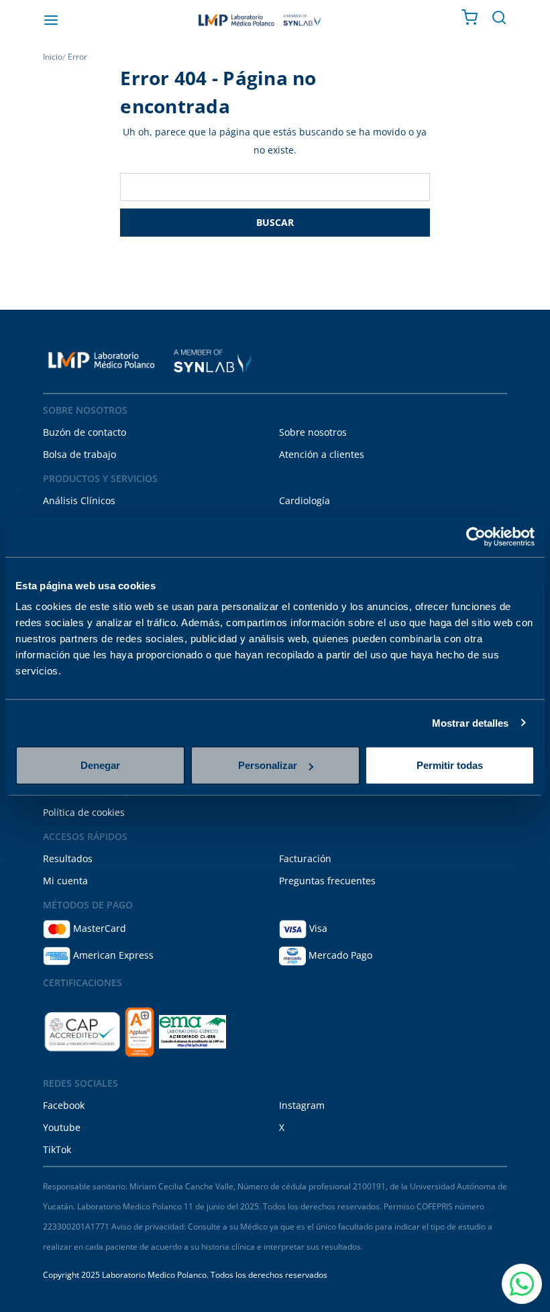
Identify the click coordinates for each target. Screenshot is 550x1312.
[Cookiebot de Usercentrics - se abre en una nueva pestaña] (476, 536)
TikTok (57, 1149)
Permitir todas (450, 765)
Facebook (64, 1105)
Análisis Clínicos (79, 500)
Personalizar (267, 765)
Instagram (302, 1105)
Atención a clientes (321, 454)
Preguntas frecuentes (327, 880)
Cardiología (304, 500)
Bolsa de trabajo (79, 454)
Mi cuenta (65, 880)
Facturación (305, 858)
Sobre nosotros (313, 432)
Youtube (61, 1127)
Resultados (68, 858)
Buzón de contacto (84, 432)
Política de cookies (84, 812)
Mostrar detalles (470, 722)
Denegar (100, 765)
